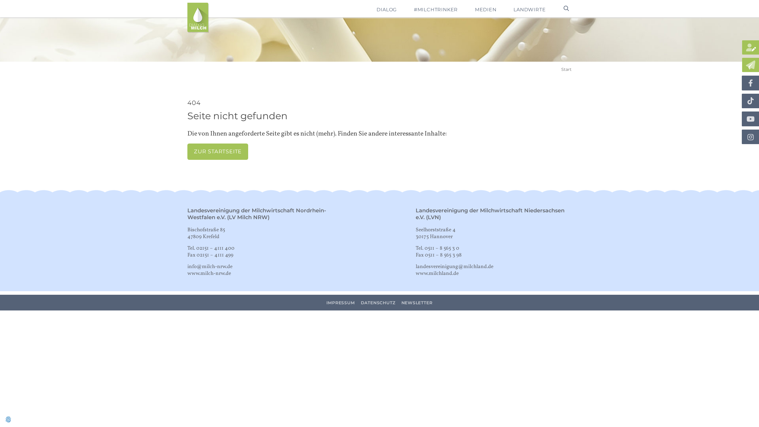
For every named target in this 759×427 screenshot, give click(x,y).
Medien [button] (486, 9)
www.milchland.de (437, 273)
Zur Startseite (218, 151)
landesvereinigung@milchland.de (454, 266)
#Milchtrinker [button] (436, 9)
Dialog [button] (387, 9)
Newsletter (417, 302)
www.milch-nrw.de (209, 273)
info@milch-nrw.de (209, 266)
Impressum (340, 302)
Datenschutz (378, 302)
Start (566, 69)
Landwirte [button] (530, 9)
